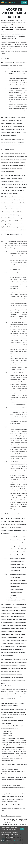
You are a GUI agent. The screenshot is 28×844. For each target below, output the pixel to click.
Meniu (23, 2)
